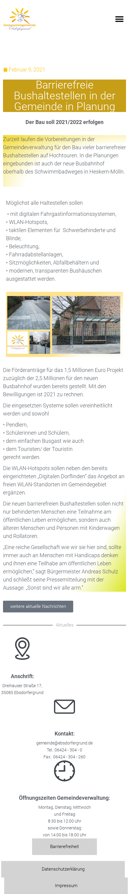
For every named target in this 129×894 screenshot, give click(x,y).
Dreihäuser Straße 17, (22, 685)
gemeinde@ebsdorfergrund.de (64, 743)
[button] (119, 19)
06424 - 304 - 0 (68, 750)
